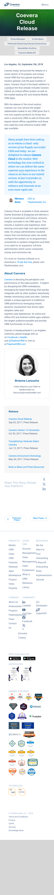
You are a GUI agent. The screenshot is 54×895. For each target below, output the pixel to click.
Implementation (44, 575)
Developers (41, 605)
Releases (13, 566)
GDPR (11, 823)
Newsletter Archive (27, 48)
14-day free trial (24, 262)
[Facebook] (43, 479)
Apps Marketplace (15, 573)
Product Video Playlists (13, 584)
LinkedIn (22, 337)
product (10, 87)
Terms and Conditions (18, 817)
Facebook (12, 337)
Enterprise (29, 214)
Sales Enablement (28, 568)
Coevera (8, 279)
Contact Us (13, 625)
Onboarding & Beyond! (42, 560)
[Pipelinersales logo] (12, 5)
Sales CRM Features (13, 558)
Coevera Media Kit (27, 53)
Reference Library (27, 585)
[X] (43, 484)
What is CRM (26, 576)
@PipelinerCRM (16, 340)
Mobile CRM (12, 547)
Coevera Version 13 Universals (24, 430)
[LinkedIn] (43, 489)
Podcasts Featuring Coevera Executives (27, 43)
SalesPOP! (41, 613)
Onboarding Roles (42, 568)
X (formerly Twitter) (22, 633)
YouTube (26, 613)
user (21, 170)
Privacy (12, 820)
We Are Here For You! (40, 549)
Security (40, 579)
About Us (13, 602)
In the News (37, 39)
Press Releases (18, 39)
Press (11, 619)
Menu (46, 4)
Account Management (29, 550)
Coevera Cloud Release (20, 419)
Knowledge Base (16, 830)
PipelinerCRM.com (16, 344)
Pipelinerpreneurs (17, 615)
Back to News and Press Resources (26, 467)
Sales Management (29, 559)
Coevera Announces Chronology (25, 456)
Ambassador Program (15, 608)
